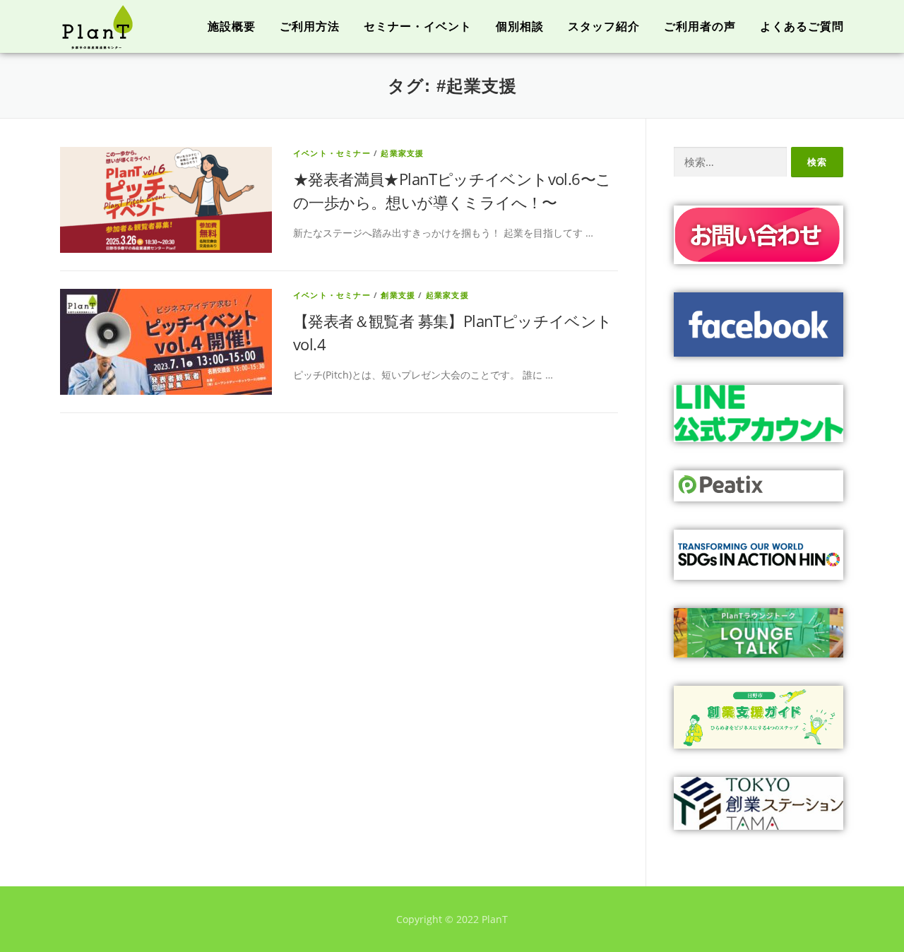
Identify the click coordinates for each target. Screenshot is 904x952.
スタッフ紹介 (604, 26)
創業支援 (398, 295)
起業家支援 (402, 153)
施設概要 (232, 26)
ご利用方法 (310, 26)
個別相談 (520, 26)
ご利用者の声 (700, 26)
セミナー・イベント (418, 26)
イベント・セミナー (332, 153)
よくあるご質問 (802, 26)
